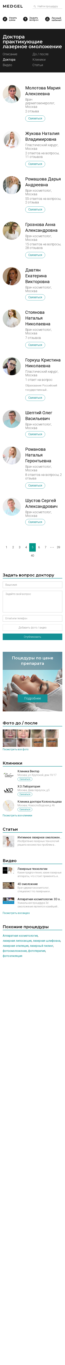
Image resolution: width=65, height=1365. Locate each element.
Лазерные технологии (32, 869)
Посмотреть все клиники (17, 815)
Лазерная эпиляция (16, 946)
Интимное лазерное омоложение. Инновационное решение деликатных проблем (40, 837)
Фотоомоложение (15, 951)
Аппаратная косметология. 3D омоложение (40, 899)
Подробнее (32, 698)
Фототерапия (36, 951)
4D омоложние (28, 884)
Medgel (13, 6)
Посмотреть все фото (16, 749)
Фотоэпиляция (12, 956)
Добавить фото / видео (33, 627)
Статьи (37, 65)
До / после (40, 54)
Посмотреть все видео (16, 913)
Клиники (39, 59)
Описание (10, 54)
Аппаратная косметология (20, 935)
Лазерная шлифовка (46, 940)
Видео (7, 65)
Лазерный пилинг (41, 946)
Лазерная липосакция (17, 940)
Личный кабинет (47, 19)
